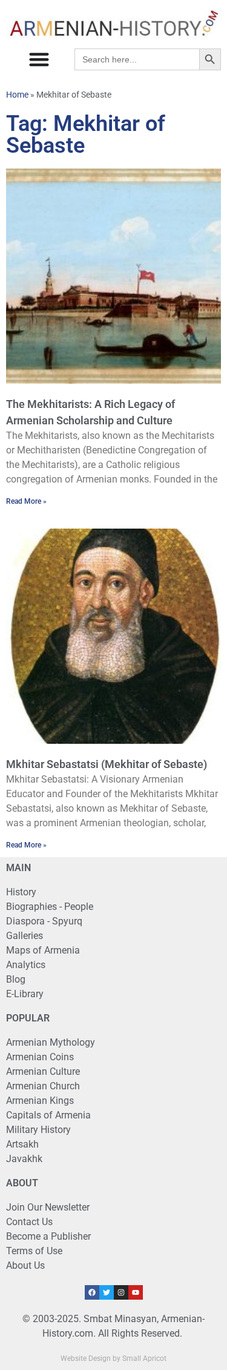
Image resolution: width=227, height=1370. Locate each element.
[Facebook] (92, 1292)
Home (17, 94)
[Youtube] (135, 1292)
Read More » (26, 501)
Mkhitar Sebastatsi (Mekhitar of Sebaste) (106, 764)
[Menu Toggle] (39, 59)
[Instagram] (121, 1292)
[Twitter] (106, 1292)
